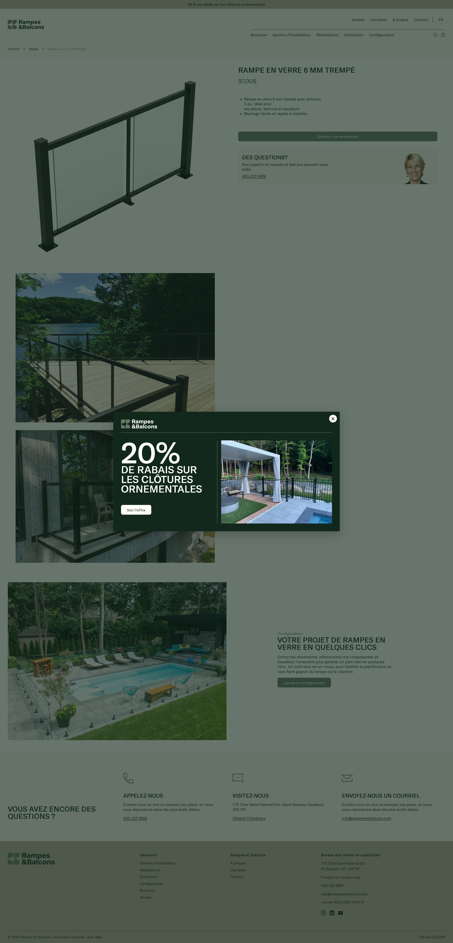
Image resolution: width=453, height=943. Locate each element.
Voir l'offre (136, 510)
